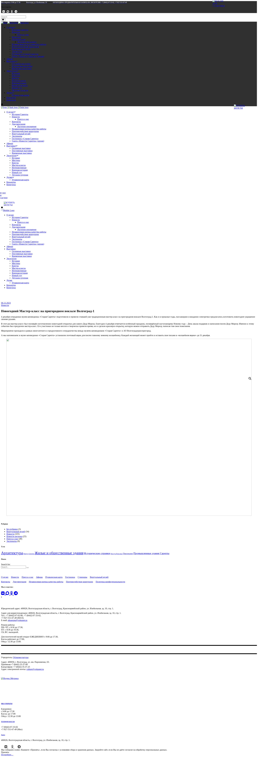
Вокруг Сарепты (29, 553)
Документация (19, 582)
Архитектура (12, 553)
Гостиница (70, 577)
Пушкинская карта (53, 577)
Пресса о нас (12, 539)
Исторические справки (97, 553)
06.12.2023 (6, 303)
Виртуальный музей (15, 531)
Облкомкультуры (20, 657)
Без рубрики (12, 529)
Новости (5, 305)
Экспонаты (11, 541)
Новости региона (14, 536)
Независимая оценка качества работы (46, 582)
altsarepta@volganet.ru (17, 620)
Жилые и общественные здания (59, 553)
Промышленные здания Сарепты (151, 553)
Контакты (5, 582)
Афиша (39, 577)
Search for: (5, 564)
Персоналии (128, 554)
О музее (4, 577)
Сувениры (82, 577)
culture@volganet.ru (35, 669)
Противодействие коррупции (79, 582)
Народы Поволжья (117, 553)
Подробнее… (7, 755)
